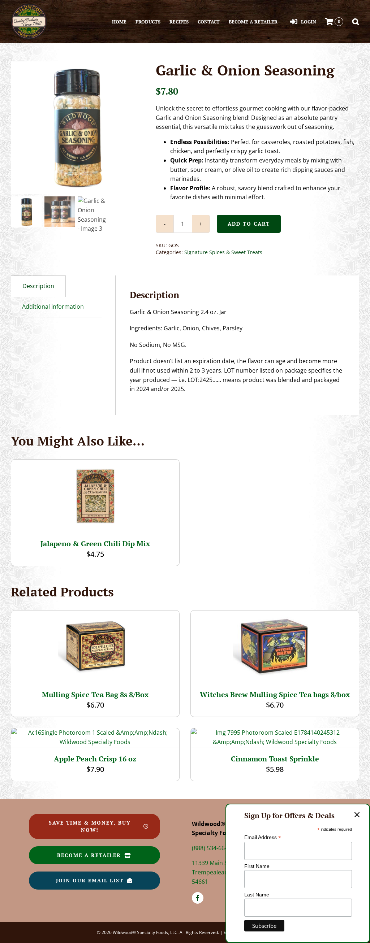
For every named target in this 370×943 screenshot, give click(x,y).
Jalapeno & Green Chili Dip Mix (95, 543)
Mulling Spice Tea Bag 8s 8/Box (95, 694)
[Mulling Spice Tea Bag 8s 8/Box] (95, 615)
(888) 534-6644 (211, 848)
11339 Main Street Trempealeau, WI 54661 (216, 872)
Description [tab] (38, 286)
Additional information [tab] (53, 306)
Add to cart (249, 223)
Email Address (262, 837)
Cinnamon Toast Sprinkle (275, 759)
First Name (257, 866)
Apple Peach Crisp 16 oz (95, 759)
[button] (355, 22)
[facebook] (197, 898)
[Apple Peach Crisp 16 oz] (95, 732)
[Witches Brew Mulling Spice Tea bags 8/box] (275, 615)
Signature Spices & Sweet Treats (223, 252)
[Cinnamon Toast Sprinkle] (275, 732)
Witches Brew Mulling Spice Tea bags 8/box (275, 694)
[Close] (357, 815)
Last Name (256, 895)
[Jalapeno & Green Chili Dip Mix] (95, 464)
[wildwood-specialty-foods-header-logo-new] (29, 6)
